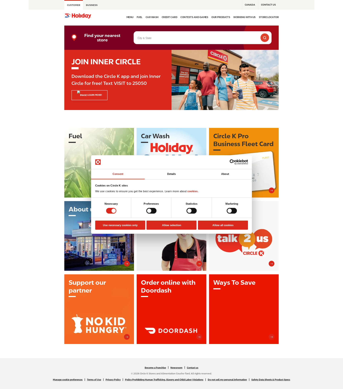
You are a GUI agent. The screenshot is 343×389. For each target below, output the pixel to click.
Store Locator (269, 17)
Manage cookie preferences (68, 379)
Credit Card (169, 17)
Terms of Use (94, 379)
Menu (129, 17)
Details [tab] (171, 173)
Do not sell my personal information (227, 379)
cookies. (192, 191)
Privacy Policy (113, 379)
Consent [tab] (118, 173)
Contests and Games (194, 17)
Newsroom (176, 367)
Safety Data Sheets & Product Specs (270, 379)
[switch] (151, 211)
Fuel (139, 17)
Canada (250, 4)
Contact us (268, 4)
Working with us (244, 17)
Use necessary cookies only (120, 225)
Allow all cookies (222, 225)
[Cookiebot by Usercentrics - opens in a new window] (232, 162)
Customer (73, 5)
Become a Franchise (155, 367)
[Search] (264, 37)
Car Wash (152, 17)
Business (92, 5)
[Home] (77, 16)
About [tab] (225, 173)
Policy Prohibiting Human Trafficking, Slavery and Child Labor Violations (164, 379)
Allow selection (171, 225)
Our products (220, 17)
